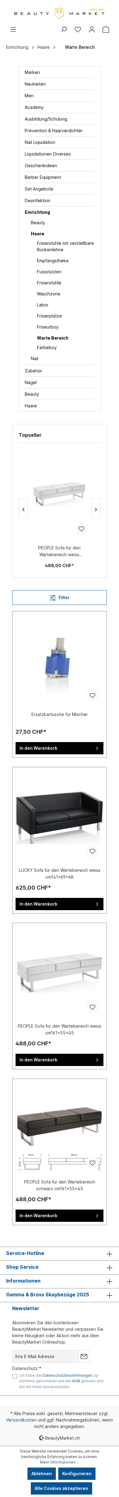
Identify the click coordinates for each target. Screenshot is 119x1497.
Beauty (38, 222)
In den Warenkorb (38, 748)
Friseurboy (48, 326)
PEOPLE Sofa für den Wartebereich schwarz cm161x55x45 (59, 1185)
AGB (76, 1381)
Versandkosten (21, 1419)
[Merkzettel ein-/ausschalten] (81, 529)
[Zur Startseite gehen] (59, 13)
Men (29, 95)
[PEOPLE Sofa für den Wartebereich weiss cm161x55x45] (59, 494)
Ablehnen (41, 1473)
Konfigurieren (77, 1473)
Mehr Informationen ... (59, 1462)
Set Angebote (39, 188)
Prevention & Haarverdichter (54, 130)
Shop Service (22, 1267)
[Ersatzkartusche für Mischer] (59, 660)
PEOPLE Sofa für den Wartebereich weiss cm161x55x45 (59, 551)
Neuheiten (35, 84)
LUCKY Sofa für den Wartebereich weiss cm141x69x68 (59, 873)
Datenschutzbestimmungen (67, 1375)
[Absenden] (83, 1356)
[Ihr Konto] (92, 29)
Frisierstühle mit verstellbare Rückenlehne (65, 246)
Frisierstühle (49, 282)
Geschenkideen (41, 165)
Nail (34, 358)
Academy (34, 107)
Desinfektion (37, 200)
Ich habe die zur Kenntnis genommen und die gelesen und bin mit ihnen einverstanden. (61, 1381)
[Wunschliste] (78, 29)
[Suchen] (64, 29)
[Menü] (13, 29)
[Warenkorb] (106, 29)
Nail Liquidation (40, 142)
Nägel (31, 382)
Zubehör (33, 370)
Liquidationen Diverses (48, 153)
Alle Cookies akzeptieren (61, 1488)
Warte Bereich (52, 338)
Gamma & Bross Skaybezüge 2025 (47, 1294)
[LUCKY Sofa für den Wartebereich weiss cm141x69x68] (59, 816)
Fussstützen (49, 271)
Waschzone (48, 293)
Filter (64, 597)
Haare (37, 233)
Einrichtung (37, 212)
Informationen (23, 1281)
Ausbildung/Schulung (46, 118)
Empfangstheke (53, 260)
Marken (32, 72)
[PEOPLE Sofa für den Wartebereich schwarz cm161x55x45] (59, 1128)
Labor (43, 304)
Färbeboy (47, 347)
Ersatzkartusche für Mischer (59, 714)
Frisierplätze (49, 315)
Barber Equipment (43, 177)
